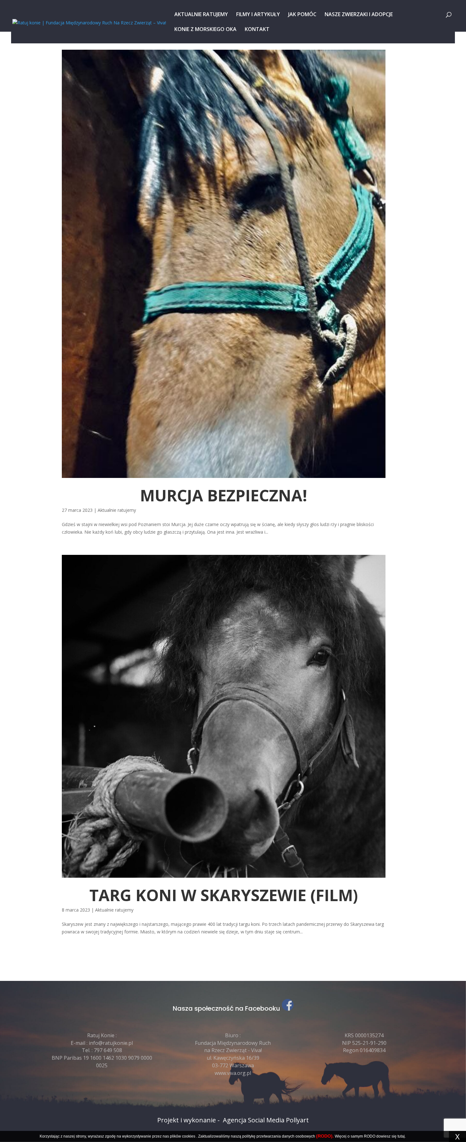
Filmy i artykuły (258, 15)
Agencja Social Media (253, 1120)
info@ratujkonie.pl (111, 1042)
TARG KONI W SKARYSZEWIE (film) (223, 895)
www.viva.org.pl (233, 1073)
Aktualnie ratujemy (201, 15)
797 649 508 (108, 1050)
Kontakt (257, 30)
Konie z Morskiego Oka (205, 30)
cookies (188, 1136)
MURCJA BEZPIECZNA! (223, 495)
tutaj (401, 1136)
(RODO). (325, 1136)
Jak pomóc (302, 15)
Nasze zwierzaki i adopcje (359, 15)
